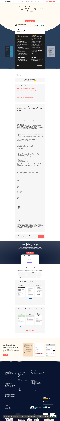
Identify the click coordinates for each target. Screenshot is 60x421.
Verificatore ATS (33, 1)
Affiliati (44, 371)
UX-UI (39, 272)
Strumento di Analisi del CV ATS (9, 382)
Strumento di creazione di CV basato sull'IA (11, 370)
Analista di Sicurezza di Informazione (31, 272)
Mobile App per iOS (7, 407)
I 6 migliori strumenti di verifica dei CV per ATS (36, 374)
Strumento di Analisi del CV (8, 381)
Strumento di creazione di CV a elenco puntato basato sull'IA (10, 377)
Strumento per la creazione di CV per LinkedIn (10, 369)
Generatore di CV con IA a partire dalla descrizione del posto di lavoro (10, 386)
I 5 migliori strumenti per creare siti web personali (35, 375)
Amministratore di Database (29, 270)
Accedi (47, 1)
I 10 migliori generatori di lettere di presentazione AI (35, 372)
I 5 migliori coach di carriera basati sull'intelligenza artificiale (35, 377)
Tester (39, 277)
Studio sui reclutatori (33, 391)
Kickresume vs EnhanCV (33, 389)
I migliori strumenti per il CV (34, 381)
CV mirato (6, 384)
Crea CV (5, 354)
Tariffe (38, 1)
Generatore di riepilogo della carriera (10, 379)
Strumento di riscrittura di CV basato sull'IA (11, 375)
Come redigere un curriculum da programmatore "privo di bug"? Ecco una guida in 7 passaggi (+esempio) (30, 100)
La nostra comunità (20, 375)
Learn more (34, 416)
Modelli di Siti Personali (21, 381)
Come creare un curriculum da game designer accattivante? (26, 90)
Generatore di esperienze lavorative (9, 380)
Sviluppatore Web (20, 270)
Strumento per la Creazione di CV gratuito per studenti (10, 393)
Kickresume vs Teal (33, 390)
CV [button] (18, 1)
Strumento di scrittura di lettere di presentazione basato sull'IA (9, 372)
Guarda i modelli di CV (30, 302)
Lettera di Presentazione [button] (25, 1)
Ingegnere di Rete (21, 272)
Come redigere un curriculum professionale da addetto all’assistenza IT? (28, 95)
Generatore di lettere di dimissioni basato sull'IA (10, 374)
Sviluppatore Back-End (38, 270)
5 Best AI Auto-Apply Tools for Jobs (35, 378)
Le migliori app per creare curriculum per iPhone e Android (36, 380)
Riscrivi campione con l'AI (30, 21)
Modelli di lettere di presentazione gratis (23, 386)
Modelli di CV (19, 379)
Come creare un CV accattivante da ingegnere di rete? (25, 97)
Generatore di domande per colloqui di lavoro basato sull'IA (10, 390)
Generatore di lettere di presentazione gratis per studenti (10, 395)
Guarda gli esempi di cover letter (30, 330)
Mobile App (6, 406)
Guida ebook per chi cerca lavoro (22, 371)
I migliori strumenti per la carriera (35, 382)
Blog (18, 376)
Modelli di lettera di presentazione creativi (23, 387)
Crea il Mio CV (52, 1)
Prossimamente (7, 401)
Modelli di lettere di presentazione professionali (22, 390)
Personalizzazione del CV (8, 383)
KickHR (6, 402)
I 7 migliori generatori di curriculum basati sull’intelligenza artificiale (36, 370)
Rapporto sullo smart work (21, 374)
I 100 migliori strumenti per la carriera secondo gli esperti (35, 384)
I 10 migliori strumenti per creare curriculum (34, 368)
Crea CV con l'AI (30, 252)
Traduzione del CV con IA (8, 376)
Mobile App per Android (8, 408)
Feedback (44, 372)
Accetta (53, 416)
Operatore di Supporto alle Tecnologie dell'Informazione (27, 277)
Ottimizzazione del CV (8, 387)
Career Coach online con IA (8, 391)
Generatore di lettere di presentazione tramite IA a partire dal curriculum (10, 396)
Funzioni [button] (14, 1)
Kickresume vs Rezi (33, 388)
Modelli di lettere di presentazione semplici (23, 388)
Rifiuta (40, 416)
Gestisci (46, 416)
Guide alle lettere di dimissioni (22, 370)
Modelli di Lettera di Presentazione (22, 380)
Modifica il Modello (40, 236)
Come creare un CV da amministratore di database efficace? (26, 88)
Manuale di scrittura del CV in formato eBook (23, 373)
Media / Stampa (45, 370)
